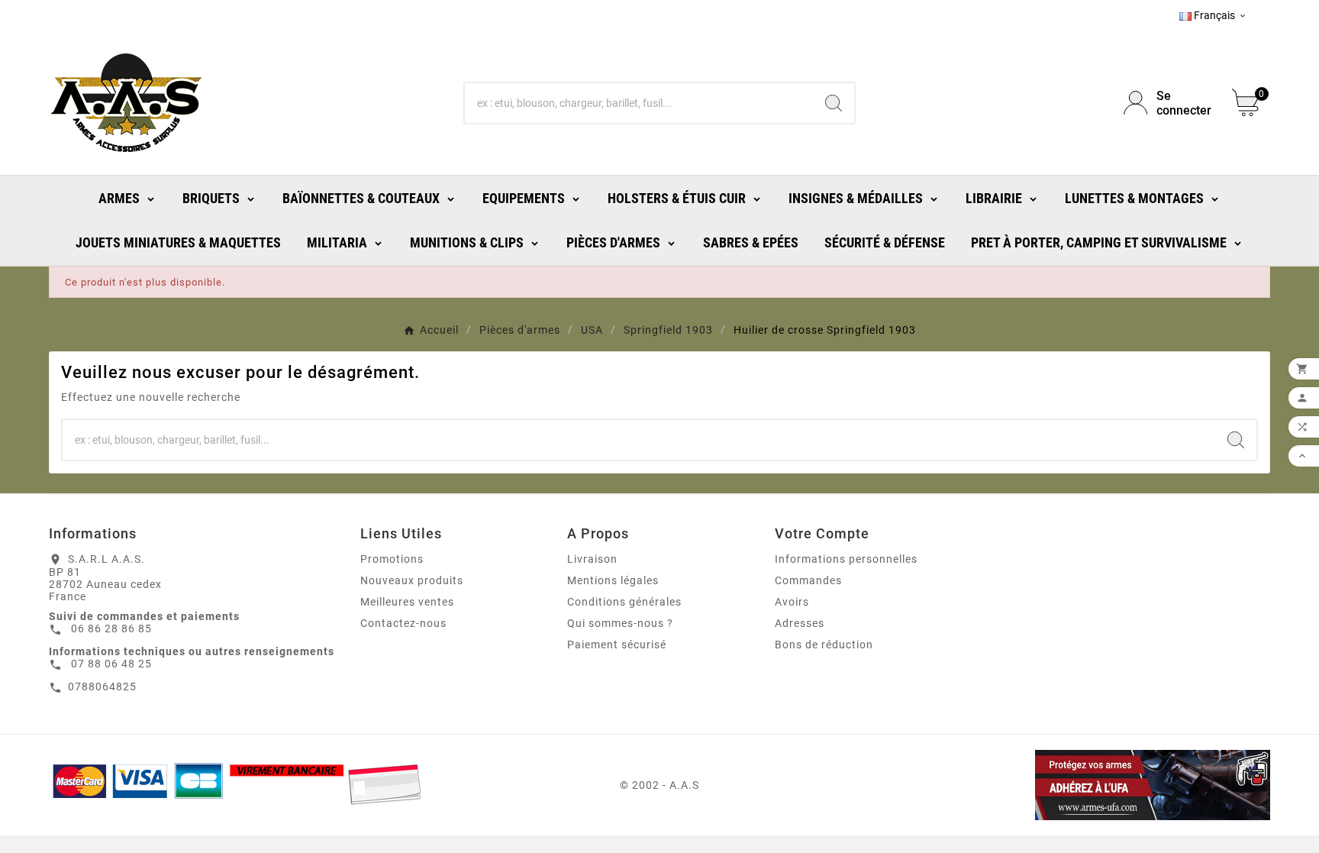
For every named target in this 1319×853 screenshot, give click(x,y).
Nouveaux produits (411, 580)
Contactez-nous (403, 623)
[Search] (833, 103)
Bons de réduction (824, 644)
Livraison (592, 559)
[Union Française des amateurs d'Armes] (1074, 785)
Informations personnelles (846, 559)
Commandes (808, 580)
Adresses (799, 623)
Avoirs (792, 602)
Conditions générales (624, 602)
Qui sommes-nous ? (620, 623)
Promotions (392, 559)
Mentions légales (613, 580)
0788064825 (102, 686)
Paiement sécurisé (616, 644)
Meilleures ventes (407, 602)
